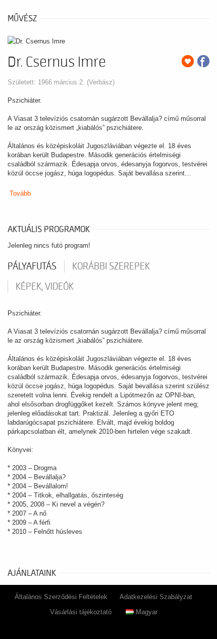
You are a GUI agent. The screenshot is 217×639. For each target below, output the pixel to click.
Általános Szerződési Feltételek (61, 597)
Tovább (20, 193)
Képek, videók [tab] (45, 286)
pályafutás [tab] (32, 266)
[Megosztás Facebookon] (203, 61)
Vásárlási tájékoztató (81, 612)
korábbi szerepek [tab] (111, 266)
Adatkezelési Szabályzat (156, 597)
